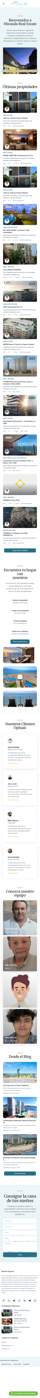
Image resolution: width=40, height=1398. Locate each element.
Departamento (6, 1345)
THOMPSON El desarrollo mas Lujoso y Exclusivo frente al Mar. (18, 383)
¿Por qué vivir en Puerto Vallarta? (16, 1085)
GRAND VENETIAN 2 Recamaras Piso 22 (18, 156)
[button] (23, 1393)
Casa (3, 1342)
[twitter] (19, 1300)
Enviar (20, 1255)
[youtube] (30, 1300)
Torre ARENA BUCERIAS (12, 270)
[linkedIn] (24, 1300)
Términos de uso (6, 1364)
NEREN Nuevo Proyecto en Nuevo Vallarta (18, 344)
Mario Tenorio (11, 965)
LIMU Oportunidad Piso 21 (13, 307)
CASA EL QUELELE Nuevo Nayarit (15, 118)
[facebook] (4, 1300)
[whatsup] (9, 1300)
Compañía (26, 1364)
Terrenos (4, 1349)
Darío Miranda (11, 1037)
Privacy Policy (17, 1364)
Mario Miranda (11, 929)
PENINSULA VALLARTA (11, 500)
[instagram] (35, 1300)
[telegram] (14, 1300)
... (22, 123)
